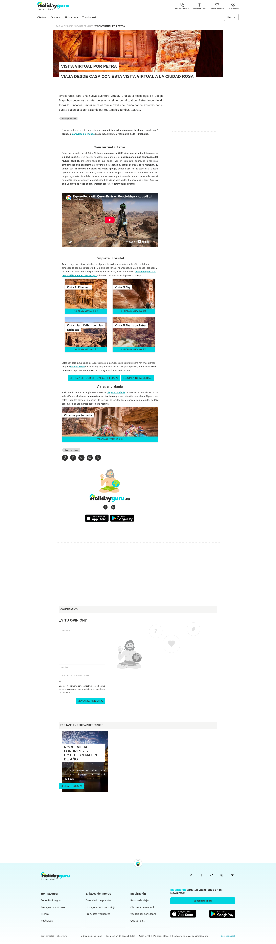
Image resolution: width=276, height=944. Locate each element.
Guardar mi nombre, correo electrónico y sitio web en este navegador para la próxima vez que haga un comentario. (82, 689)
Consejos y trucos (69, 118)
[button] (202, 900)
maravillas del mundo (83, 134)
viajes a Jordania (116, 392)
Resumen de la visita (136, 377)
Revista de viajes (84, 26)
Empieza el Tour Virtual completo (92, 377)
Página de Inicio (64, 26)
